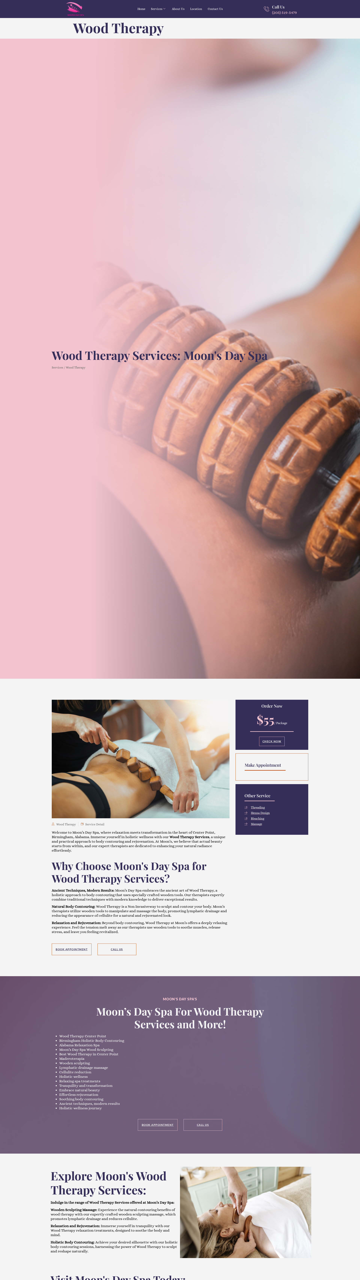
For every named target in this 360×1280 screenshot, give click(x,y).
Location (196, 9)
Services (156, 9)
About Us (178, 9)
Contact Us (215, 9)
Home (141, 9)
